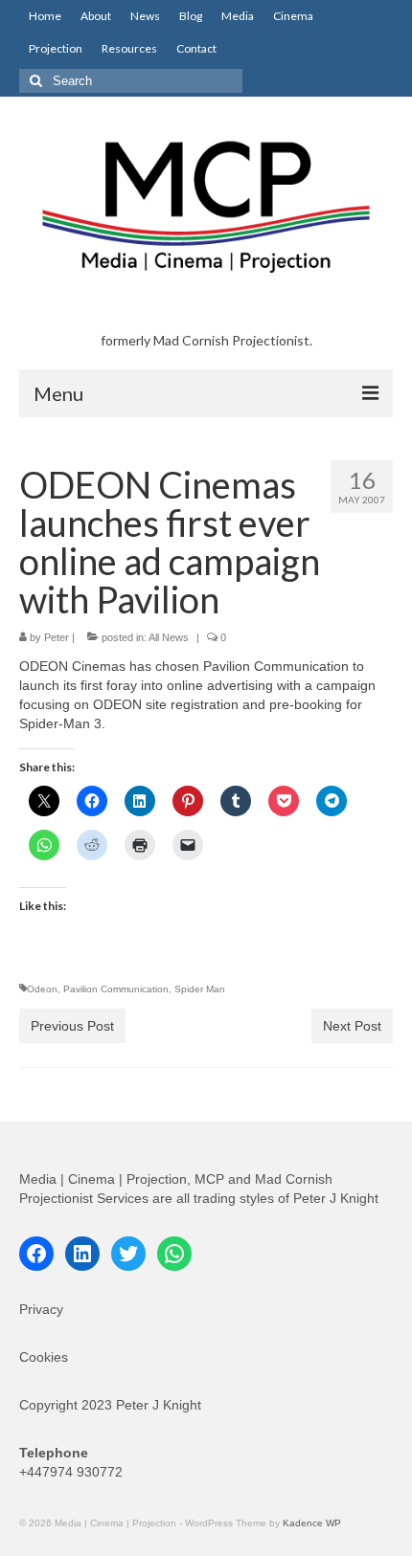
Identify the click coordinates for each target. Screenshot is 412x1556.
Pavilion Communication (116, 989)
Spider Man (199, 989)
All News (169, 637)
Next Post (352, 1026)
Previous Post (72, 1026)
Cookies (43, 1357)
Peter (56, 637)
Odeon (42, 989)
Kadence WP (312, 1523)
